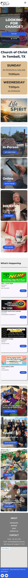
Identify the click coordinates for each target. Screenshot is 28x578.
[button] (25, 2)
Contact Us (14, 531)
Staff (14, 528)
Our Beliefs (14, 523)
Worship (14, 525)
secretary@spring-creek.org (16, 541)
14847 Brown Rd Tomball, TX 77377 (14, 544)
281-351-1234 (16, 539)
